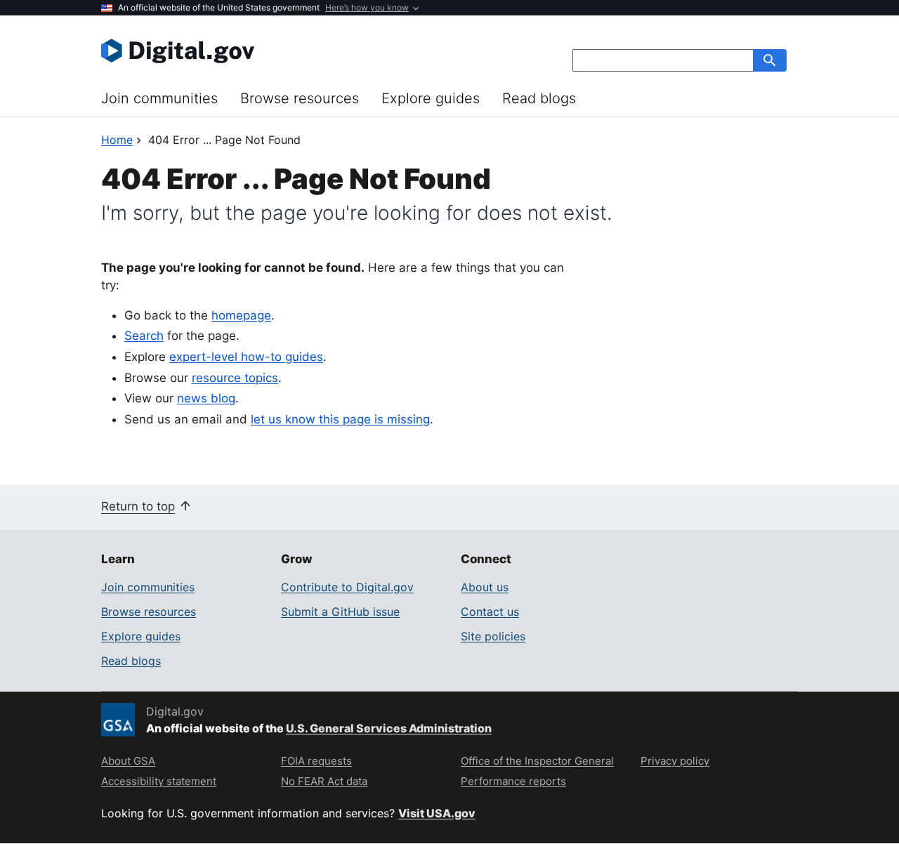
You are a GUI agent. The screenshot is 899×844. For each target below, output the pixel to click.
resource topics (235, 378)
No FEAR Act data (324, 781)
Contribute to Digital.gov (347, 587)
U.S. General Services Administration (389, 728)
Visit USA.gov (436, 813)
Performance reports (513, 781)
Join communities (159, 98)
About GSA (128, 760)
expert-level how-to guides (246, 357)
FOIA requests (316, 760)
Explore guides (430, 98)
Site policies (493, 636)
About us (484, 587)
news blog (206, 398)
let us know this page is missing (340, 419)
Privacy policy (675, 760)
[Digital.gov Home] (275, 50)
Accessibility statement (158, 781)
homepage (241, 315)
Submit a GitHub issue (340, 612)
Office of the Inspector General (537, 760)
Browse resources (299, 98)
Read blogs (539, 98)
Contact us (490, 612)
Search (144, 336)
